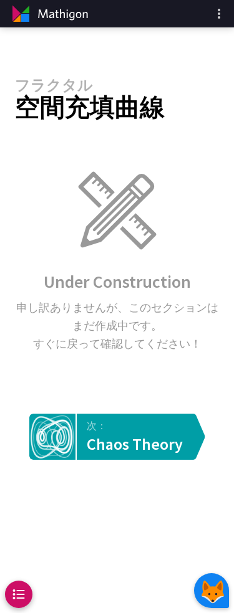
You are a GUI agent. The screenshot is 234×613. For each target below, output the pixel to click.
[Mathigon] (48, 13)
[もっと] (219, 13)
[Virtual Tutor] (211, 590)
